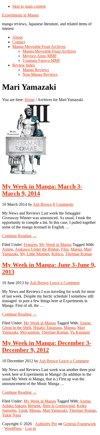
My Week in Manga (55, 244)
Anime (7, 249)
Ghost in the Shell (16, 327)
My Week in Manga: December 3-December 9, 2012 (46, 346)
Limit (22, 410)
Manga (76, 249)
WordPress (13, 428)
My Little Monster (34, 254)
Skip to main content (29, 6)
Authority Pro (46, 424)
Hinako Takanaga (47, 327)
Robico (57, 254)
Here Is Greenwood (59, 406)
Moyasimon (29, 332)
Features (30, 244)
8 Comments (63, 204)
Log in (30, 428)
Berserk (34, 406)
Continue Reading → (19, 236)
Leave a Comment (64, 283)
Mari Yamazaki (55, 410)
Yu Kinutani (80, 332)
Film (64, 249)
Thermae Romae (78, 254)
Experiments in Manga (20, 15)
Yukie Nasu (11, 415)
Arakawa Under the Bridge (37, 249)
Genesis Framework (79, 424)
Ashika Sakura (14, 406)
